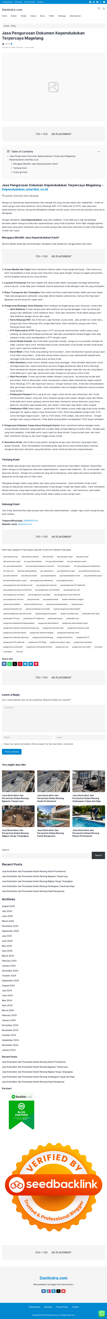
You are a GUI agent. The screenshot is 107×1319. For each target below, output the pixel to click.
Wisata (23, 16)
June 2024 (7, 995)
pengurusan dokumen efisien (14, 633)
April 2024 (7, 1005)
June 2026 (7, 916)
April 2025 (7, 951)
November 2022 (10, 1045)
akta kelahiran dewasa (30, 557)
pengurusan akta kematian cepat (75, 623)
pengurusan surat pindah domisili (39, 647)
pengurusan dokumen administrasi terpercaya (21, 628)
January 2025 (9, 965)
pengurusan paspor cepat (60, 642)
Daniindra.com (12, 9)
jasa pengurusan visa (72, 590)
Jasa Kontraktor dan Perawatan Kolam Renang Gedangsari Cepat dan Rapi (86, 798)
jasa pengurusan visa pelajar (39, 595)
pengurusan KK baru (65, 637)
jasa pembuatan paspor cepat (14, 580)
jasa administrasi (46, 571)
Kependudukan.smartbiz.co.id (23, 159)
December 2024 (10, 970)
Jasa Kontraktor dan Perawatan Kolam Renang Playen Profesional (85, 833)
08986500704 (30, 520)
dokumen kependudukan (27, 571)
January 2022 (9, 1050)
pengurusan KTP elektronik (14, 642)
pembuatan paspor (55, 618)
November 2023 (10, 1030)
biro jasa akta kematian (54, 561)
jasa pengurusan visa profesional (67, 595)
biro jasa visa (8, 571)
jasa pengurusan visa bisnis (14, 595)
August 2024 (8, 985)
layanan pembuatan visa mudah (38, 609)
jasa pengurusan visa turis (13, 599)
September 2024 (10, 980)
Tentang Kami (7, 2)
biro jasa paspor (64, 566)
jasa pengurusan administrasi (41, 580)
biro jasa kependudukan (12, 566)
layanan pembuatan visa (12, 609)
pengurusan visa (62, 647)
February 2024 (9, 1015)
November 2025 (10, 926)
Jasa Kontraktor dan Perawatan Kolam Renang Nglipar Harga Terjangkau (15, 833)
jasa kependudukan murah (70, 576)
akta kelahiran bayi (10, 557)
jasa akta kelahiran (10, 576)
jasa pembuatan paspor (93, 576)
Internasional (75, 16)
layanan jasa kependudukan (57, 604)
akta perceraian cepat (11, 561)
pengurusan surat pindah (13, 647)
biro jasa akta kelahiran (33, 561)
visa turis (19, 652)
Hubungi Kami (20, 172)
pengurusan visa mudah (81, 647)
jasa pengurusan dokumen (46, 585)
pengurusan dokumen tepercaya (16, 637)
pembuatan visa (72, 618)
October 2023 (9, 1035)
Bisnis (42, 16)
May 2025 (7, 946)
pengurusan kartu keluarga (42, 637)
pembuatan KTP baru (11, 618)
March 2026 (8, 921)
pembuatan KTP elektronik (33, 618)
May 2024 (7, 1000)
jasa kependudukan (48, 576)
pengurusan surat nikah (83, 642)
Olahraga (62, 16)
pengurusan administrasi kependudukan (18, 623)
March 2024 (8, 1010)
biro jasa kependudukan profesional (40, 566)
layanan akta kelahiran (11, 604)
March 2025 (8, 955)
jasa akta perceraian (29, 576)
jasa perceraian (33, 599)
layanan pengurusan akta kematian (67, 609)
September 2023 (10, 1040)
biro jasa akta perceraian (76, 561)
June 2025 (7, 941)
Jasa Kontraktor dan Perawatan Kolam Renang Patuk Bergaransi (50, 833)
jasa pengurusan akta (65, 580)
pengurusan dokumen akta (53, 628)
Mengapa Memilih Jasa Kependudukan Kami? (35, 163)
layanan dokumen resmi (33, 604)
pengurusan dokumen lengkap (42, 633)
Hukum (33, 16)
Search (5, 849)
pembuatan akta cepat (90, 614)
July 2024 (7, 990)
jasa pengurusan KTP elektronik (73, 585)
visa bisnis (98, 647)
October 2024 (9, 975)
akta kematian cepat (65, 557)
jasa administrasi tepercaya (89, 571)
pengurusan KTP (82, 637)
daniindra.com (25, 524)
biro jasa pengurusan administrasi (87, 566)
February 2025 (9, 960)
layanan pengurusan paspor (46, 614)
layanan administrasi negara (73, 599)
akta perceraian (82, 557)
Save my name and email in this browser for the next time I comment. (38, 744)
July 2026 (7, 911)
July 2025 (7, 936)
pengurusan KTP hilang (37, 642)
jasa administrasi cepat (66, 571)
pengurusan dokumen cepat (78, 628)
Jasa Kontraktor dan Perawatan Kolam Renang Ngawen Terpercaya (15, 798)
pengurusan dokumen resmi (68, 633)
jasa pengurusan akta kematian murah (17, 585)
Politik (51, 16)
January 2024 (9, 1020)
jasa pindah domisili (50, 599)
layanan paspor (77, 604)
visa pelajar (7, 652)
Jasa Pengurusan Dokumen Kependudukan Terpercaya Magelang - (43, 156)
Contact (40, 2)
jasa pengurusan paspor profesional (17, 590)
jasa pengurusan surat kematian (47, 590)
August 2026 (8, 906)
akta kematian (48, 557)
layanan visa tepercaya (69, 614)
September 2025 (10, 931)
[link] (90, 2)
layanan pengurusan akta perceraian (17, 614)
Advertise (18, 2)
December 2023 (10, 1025)
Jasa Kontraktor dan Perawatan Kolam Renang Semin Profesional (50, 798)
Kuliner (14, 16)
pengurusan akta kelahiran (48, 623)
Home (4, 16)
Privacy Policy (29, 2)
